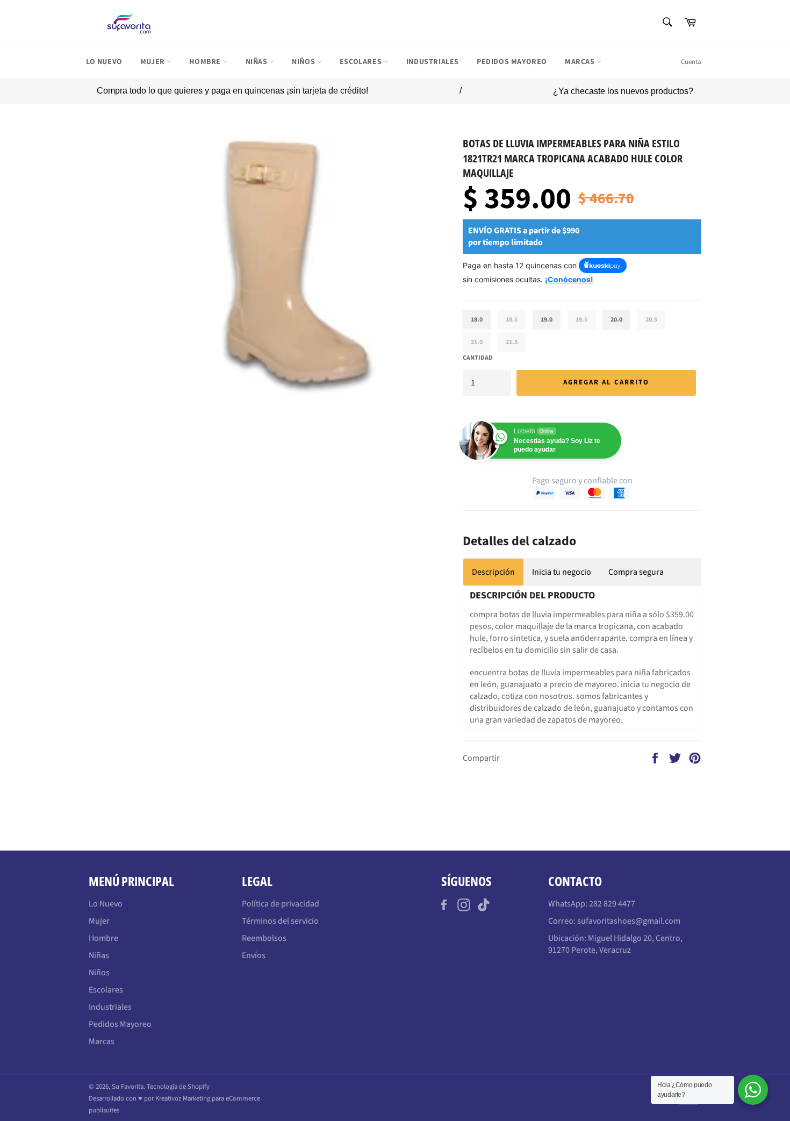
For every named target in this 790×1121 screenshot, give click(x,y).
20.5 (651, 319)
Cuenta (691, 62)
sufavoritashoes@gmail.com (628, 921)
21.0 (477, 342)
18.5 (512, 319)
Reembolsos (264, 938)
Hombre (205, 61)
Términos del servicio (280, 921)
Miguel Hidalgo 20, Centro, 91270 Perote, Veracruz (615, 944)
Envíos (253, 955)
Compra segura (636, 572)
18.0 (477, 319)
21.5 (512, 342)
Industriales (432, 61)
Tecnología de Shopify (178, 1086)
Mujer (153, 61)
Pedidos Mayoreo (512, 61)
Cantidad (478, 358)
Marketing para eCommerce (221, 1098)
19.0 (546, 319)
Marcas (581, 61)
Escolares (362, 61)
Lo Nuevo (104, 61)
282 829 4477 (612, 904)
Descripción (493, 572)
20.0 (616, 319)
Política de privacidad (280, 904)
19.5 (581, 319)
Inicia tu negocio (561, 572)
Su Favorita (127, 1086)
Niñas (258, 61)
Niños (304, 61)
